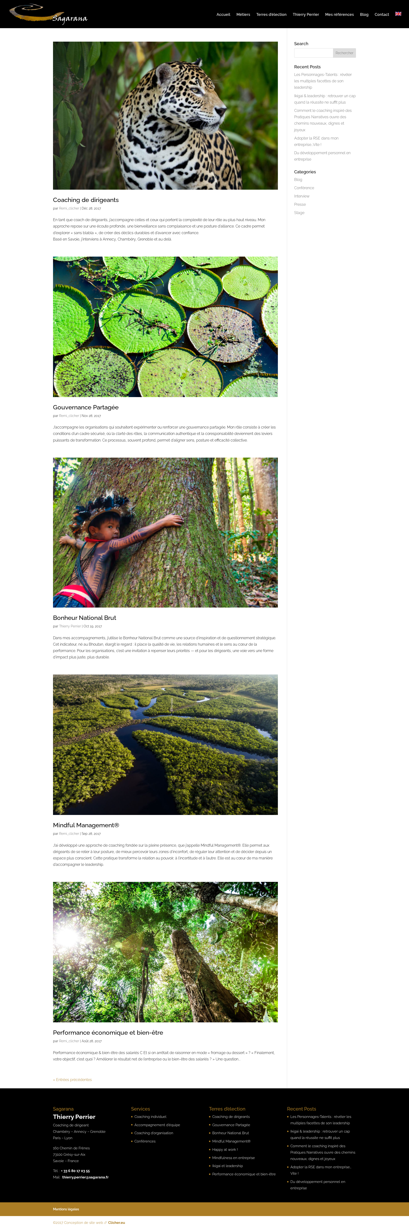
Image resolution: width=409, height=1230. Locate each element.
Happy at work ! (225, 1149)
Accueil (223, 15)
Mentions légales (66, 1209)
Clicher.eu (116, 1223)
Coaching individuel (150, 1117)
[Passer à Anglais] (398, 20)
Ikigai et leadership (227, 1166)
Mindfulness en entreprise (233, 1158)
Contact (382, 15)
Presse (300, 204)
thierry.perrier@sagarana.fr (85, 1177)
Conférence (304, 188)
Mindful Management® (86, 825)
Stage (299, 212)
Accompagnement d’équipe (157, 1125)
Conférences (145, 1141)
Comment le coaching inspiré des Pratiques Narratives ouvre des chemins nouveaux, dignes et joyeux (322, 1152)
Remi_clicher (69, 208)
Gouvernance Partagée (86, 407)
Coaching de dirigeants (86, 199)
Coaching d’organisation (153, 1133)
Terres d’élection (271, 15)
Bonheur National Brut (84, 617)
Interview (302, 196)
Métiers (243, 15)
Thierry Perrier (306, 15)
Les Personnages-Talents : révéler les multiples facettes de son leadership (323, 81)
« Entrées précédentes (72, 1079)
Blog (364, 15)
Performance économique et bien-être (108, 1032)
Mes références (339, 15)
